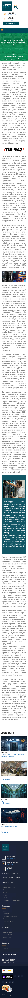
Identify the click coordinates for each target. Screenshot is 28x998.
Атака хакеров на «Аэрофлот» (9, 826)
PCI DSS (5, 892)
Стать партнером (8, 921)
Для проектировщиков (10, 916)
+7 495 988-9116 (12, 15)
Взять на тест (7, 919)
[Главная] (7, 6)
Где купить (6, 913)
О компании (5, 943)
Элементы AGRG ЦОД (9, 887)
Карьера (5, 948)
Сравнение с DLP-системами (11, 900)
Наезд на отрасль (6, 779)
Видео (5, 890)
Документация (7, 935)
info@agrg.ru (11, 20)
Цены (4, 911)
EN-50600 (5, 898)
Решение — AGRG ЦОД (9, 882)
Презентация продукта (8, 960)
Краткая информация (8, 962)
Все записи (4, 832)
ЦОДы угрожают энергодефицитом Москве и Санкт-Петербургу (12, 803)
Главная (13, 54)
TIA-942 (5, 895)
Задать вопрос (7, 937)
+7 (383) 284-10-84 (11, 864)
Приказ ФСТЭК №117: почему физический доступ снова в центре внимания (14, 755)
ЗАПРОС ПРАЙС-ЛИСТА (11, 23)
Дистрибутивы (7, 932)
